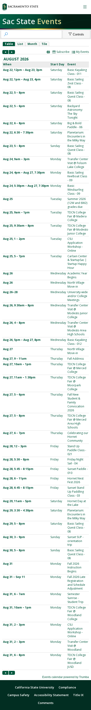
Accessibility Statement (51, 695)
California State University (34, 687)
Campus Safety (18, 695)
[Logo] (20, 6)
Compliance (67, 687)
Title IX (78, 695)
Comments (45, 703)
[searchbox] (36, 34)
